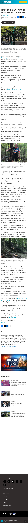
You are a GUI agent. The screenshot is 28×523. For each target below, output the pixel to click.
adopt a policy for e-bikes (14, 89)
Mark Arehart (6, 15)
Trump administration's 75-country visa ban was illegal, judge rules (17, 394)
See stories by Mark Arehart (8, 346)
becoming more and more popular (10, 58)
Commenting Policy (7, 505)
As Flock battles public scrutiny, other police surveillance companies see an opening (18, 415)
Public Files (5, 502)
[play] (2, 521)
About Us (5, 491)
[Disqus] (14, 456)
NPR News (13, 391)
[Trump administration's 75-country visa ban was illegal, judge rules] (5, 393)
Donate (24, 2)
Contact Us (5, 496)
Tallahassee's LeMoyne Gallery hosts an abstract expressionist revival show (18, 384)
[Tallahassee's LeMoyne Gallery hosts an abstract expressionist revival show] (5, 383)
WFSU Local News (14, 380)
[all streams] (26, 521)
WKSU (3, 322)
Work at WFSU (6, 493)
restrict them (12, 317)
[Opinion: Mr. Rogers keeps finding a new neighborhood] (5, 404)
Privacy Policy (6, 499)
